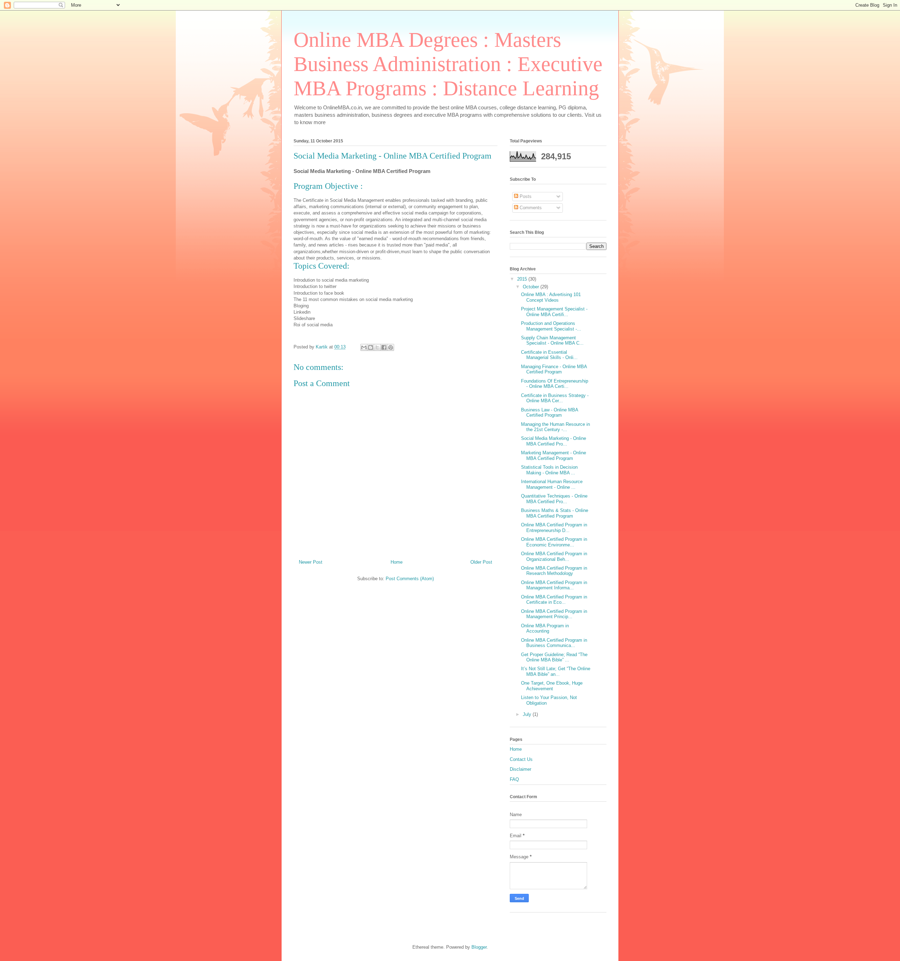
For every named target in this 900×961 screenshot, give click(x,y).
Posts (525, 196)
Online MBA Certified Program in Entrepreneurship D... (554, 527)
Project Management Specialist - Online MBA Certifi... (554, 311)
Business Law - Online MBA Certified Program (549, 412)
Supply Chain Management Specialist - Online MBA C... (552, 340)
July (528, 714)
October (531, 286)
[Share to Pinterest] (390, 347)
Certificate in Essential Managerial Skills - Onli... (549, 355)
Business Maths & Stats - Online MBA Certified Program (554, 513)
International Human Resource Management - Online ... (552, 484)
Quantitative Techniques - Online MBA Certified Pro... (554, 498)
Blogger (479, 947)
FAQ (514, 779)
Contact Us (521, 759)
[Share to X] (377, 347)
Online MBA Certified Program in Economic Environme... (554, 542)
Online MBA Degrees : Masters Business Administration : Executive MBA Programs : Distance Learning (448, 64)
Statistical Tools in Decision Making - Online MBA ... (549, 470)
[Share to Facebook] (383, 347)
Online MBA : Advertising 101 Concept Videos (551, 297)
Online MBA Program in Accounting (545, 628)
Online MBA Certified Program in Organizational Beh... (554, 556)
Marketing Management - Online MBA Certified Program (553, 455)
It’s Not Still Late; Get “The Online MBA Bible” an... (555, 671)
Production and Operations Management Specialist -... (551, 326)
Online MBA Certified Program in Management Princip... (554, 614)
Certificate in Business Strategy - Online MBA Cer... (555, 398)
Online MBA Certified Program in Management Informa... (554, 585)
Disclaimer (520, 769)
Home (397, 562)
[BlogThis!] (370, 347)
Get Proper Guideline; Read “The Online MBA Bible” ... (554, 657)
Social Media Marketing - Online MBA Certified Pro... (553, 441)
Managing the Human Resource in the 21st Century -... (555, 427)
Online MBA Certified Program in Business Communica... (554, 643)
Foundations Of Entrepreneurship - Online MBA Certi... (554, 383)
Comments (530, 207)
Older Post (481, 562)
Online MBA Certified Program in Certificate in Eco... (554, 599)
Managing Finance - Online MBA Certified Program (554, 369)
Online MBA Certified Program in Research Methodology (554, 570)
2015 (522, 279)
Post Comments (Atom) (410, 578)
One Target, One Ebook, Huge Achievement (552, 685)
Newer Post (310, 562)
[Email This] (363, 347)
